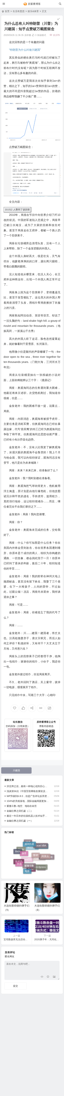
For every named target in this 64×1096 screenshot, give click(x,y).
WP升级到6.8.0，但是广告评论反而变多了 (28, 796)
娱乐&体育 (33, 11)
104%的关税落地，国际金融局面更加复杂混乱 (28, 801)
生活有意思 (19, 11)
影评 (35, 849)
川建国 (16, 770)
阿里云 (45, 853)
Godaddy (42, 849)
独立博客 (32, 852)
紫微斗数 (29, 860)
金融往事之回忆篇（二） (20, 811)
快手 (24, 848)
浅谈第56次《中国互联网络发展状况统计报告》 (28, 791)
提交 (15, 986)
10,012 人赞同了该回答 (17, 209)
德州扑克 (29, 841)
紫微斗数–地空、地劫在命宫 (22, 806)
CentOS (27, 864)
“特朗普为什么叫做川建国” (25, 49)
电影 (27, 869)
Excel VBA (40, 844)
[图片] (54, 977)
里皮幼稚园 (47, 858)
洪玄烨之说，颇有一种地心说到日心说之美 (28, 786)
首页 (7, 11)
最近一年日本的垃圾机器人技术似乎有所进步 (28, 815)
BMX (17, 850)
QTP (41, 868)
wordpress (40, 863)
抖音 (19, 861)
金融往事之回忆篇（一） (20, 820)
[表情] (48, 977)
